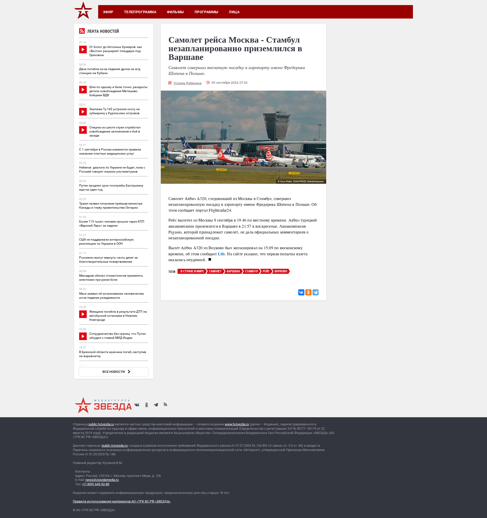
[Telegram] (315, 292)
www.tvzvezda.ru (237, 424)
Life (221, 254)
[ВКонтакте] (301, 292)
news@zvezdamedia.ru (102, 480)
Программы (206, 12)
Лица (234, 12)
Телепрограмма (140, 12)
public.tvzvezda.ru (101, 424)
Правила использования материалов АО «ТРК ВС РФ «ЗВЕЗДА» (121, 501)
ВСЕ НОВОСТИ (113, 372)
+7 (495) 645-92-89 (95, 484)
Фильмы (175, 12)
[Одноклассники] (308, 292)
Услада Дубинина (187, 83)
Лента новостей (103, 31)
